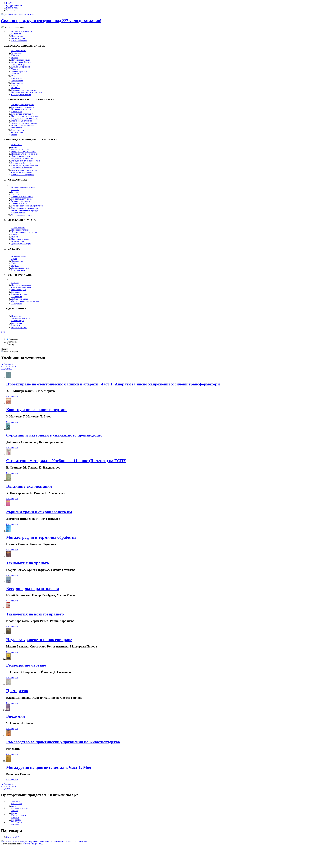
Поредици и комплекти (21, 31)
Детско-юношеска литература (24, 232)
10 (16, 366)
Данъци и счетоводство (21, 156)
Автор (11, 344)
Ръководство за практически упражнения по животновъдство (63, 742)
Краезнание (16, 111)
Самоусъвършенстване (21, 287)
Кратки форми (17, 83)
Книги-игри (16, 78)
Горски (14, 813)
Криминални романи (20, 67)
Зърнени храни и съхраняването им (39, 512)
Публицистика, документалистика (26, 92)
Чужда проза (16, 53)
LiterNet (9, 3)
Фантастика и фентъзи (21, 62)
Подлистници (17, 36)
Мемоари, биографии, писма (23, 90)
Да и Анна (16, 801)
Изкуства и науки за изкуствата (25, 116)
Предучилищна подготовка (23, 187)
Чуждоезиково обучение (22, 215)
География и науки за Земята (23, 151)
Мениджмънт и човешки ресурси (25, 161)
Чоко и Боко (16, 804)
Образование (17, 132)
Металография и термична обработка (41, 537)
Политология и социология (23, 125)
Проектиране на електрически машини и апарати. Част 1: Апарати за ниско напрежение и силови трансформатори (113, 384)
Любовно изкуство (19, 299)
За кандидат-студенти (20, 201)
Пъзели (14, 237)
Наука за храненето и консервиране (39, 639)
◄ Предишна (7, 364)
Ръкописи (15, 325)
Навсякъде (13, 339)
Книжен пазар (12, 8)
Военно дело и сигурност (22, 175)
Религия (15, 283)
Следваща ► (6, 369)
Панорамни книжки (20, 239)
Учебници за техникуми (22, 196)
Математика (16, 144)
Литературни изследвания (22, 104)
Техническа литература (21, 168)
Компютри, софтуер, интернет (24, 165)
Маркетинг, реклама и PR (22, 158)
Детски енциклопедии (21, 244)
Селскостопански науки (21, 172)
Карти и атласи (18, 213)
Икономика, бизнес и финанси (24, 154)
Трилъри (15, 74)
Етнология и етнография (22, 114)
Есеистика (15, 85)
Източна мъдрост (18, 290)
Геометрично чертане (26, 665)
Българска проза (18, 50)
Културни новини (14, 5)
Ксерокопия (16, 323)
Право (14, 135)
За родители (16, 303)
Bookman (15, 817)
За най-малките (18, 227)
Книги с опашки (18, 815)
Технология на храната (27, 563)
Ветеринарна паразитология (32, 588)
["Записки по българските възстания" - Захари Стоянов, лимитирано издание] (44, 841)
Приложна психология (21, 285)
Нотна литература (19, 327)
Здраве (14, 259)
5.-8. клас (15, 192)
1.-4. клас (15, 189)
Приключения (17, 241)
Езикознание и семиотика (22, 107)
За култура (10, 10)
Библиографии (17, 320)
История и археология (21, 109)
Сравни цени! (12, 396)
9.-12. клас (15, 194)
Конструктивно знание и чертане (36, 409)
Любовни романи (19, 71)
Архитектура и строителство (24, 170)
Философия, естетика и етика (24, 123)
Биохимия (15, 716)
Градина (15, 265)
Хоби (13, 263)
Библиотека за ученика (21, 199)
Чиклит (14, 69)
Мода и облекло (18, 270)
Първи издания (18, 38)
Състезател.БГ (12, 837)
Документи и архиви (20, 318)
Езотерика (15, 292)
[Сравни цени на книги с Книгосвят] (17, 14)
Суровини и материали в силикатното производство (54, 435)
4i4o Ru (14, 810)
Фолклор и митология (21, 94)
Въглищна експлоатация (29, 486)
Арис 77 (15, 806)
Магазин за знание (19, 808)
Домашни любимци (20, 268)
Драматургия (17, 81)
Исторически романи (20, 60)
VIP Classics (16, 822)
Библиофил (16, 820)
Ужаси (14, 76)
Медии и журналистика (21, 121)
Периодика (16, 316)
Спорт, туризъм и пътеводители (25, 301)
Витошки (15, 824)
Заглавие (13, 342)
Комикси (15, 234)
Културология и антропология (24, 118)
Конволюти (16, 34)
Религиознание (18, 130)
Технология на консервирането (35, 614)
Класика (15, 55)
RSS (3, 332)
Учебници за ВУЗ (19, 203)
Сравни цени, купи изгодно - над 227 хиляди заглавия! (51, 20)
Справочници (17, 261)
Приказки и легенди (20, 230)
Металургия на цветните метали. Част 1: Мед (48, 767)
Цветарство (17, 690)
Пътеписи (15, 88)
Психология (16, 128)
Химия (14, 147)
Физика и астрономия (20, 149)
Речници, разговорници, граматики (27, 206)
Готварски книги (18, 256)
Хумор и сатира (18, 64)
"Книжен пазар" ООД (32, 844)
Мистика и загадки (19, 294)
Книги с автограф (19, 41)
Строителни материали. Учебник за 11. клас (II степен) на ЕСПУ (66, 460)
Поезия (14, 57)
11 (18, 366)
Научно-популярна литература (24, 210)
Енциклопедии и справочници (24, 208)
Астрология (16, 296)
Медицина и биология (21, 163)
